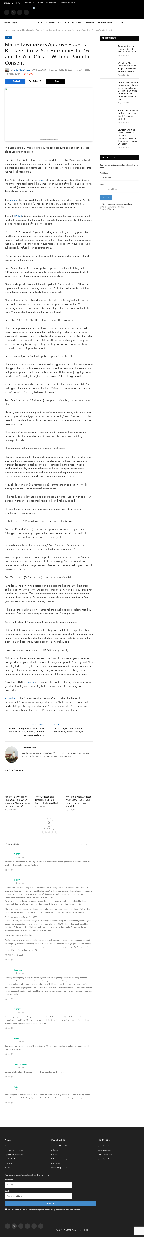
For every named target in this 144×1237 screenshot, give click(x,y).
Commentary (53, 22)
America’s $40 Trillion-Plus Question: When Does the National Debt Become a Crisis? (52, 2)
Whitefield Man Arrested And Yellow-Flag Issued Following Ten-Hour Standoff (79, 801)
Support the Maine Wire (100, 22)
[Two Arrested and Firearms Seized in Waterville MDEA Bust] (48, 785)
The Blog (69, 22)
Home (7, 30)
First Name (104, 173)
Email (102, 184)
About (80, 22)
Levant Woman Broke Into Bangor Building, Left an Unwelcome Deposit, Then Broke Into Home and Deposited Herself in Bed (128, 90)
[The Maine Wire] (82, 12)
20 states (29, 682)
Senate (13, 200)
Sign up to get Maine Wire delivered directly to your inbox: (119, 166)
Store (119, 22)
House (41, 179)
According (11, 698)
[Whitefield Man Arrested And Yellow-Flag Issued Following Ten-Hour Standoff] (79, 785)
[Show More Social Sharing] (69, 81)
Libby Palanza (22, 70)
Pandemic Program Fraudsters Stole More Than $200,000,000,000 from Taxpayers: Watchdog (26, 731)
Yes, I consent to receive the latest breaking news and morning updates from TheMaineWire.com (117, 206)
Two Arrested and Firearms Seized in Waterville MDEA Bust (46, 799)
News (41, 22)
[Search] (138, 22)
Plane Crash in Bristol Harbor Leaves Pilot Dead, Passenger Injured (128, 114)
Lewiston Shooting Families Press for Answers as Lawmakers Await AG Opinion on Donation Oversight (128, 136)
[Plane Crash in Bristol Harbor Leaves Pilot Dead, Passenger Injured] (107, 114)
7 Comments (83, 70)
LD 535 (18, 216)
